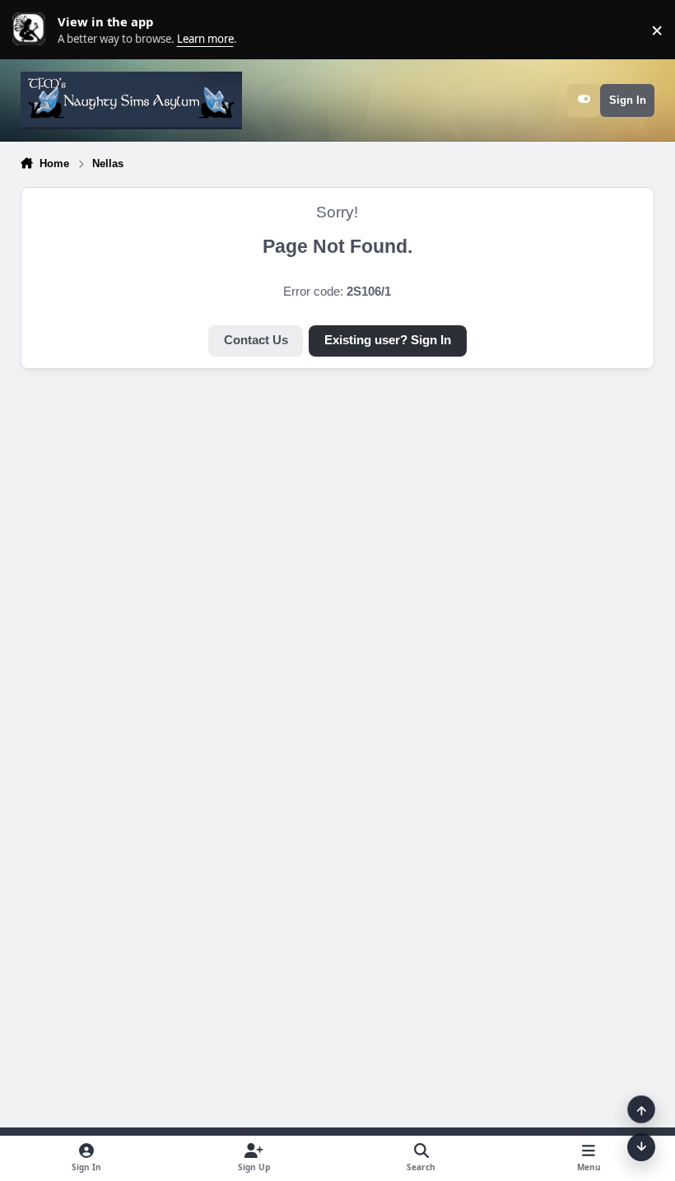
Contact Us (256, 340)
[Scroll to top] (641, 1109)
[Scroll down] (641, 1147)
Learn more (33, 29)
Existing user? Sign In (387, 340)
